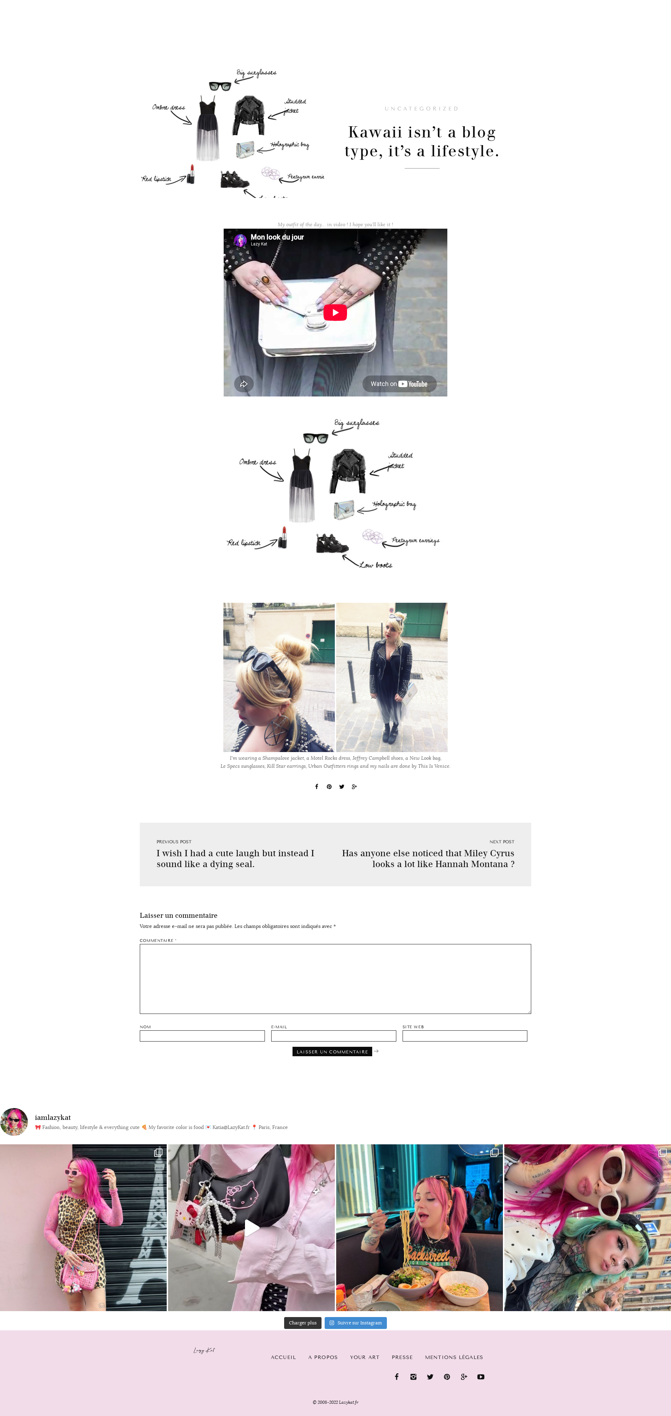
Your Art (365, 1357)
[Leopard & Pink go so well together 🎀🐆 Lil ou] (83, 1227)
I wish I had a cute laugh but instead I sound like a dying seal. (235, 859)
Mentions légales (454, 1357)
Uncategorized (422, 109)
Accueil (26, 3)
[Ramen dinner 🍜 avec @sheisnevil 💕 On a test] (419, 1227)
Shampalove (275, 758)
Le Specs (230, 766)
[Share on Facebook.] (316, 787)
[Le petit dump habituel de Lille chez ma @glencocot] (587, 1227)
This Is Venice (433, 766)
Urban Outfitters (327, 766)
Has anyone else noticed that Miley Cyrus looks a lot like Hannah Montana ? (428, 859)
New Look (420, 758)
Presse (626, 3)
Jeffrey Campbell (371, 758)
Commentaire (158, 940)
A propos (323, 1357)
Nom (145, 1027)
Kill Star (276, 766)
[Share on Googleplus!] (354, 787)
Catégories (71, 4)
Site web (413, 1027)
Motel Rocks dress (330, 758)
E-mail (279, 1027)
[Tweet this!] (341, 787)
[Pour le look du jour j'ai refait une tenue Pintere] (251, 1227)
